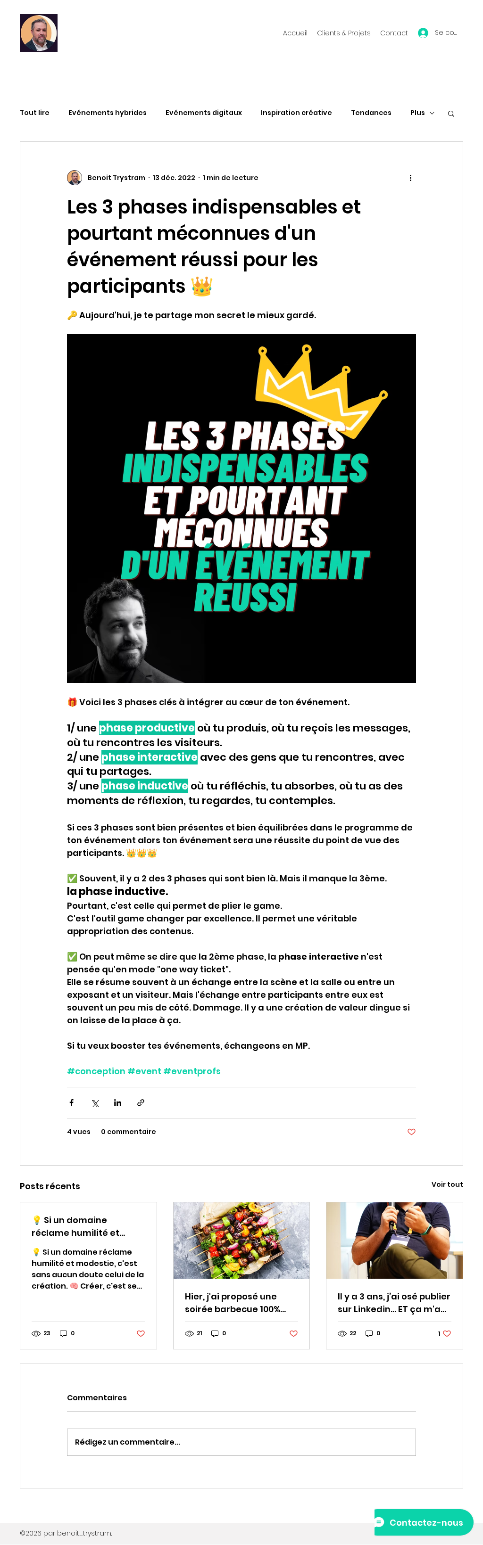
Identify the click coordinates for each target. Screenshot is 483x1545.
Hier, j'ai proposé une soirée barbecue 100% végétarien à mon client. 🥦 (239, 1302)
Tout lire (35, 112)
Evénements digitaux (204, 112)
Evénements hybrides (107, 112)
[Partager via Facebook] (71, 1102)
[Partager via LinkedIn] (117, 1102)
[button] (451, 113)
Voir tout (447, 1184)
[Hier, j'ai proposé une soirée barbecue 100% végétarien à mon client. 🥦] (242, 1240)
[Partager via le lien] (140, 1102)
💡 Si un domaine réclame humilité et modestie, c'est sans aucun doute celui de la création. (84, 1226)
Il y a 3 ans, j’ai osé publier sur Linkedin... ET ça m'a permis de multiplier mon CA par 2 (394, 1302)
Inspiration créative (296, 112)
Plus (417, 112)
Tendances (371, 112)
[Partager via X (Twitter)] (94, 1102)
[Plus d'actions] (410, 177)
